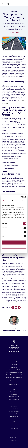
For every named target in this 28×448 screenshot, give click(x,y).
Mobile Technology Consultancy (14, 377)
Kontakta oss (14, 431)
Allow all (14, 242)
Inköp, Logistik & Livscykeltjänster (14, 372)
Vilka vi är (14, 426)
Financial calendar (14, 416)
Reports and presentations (14, 404)
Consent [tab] (5, 200)
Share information (14, 406)
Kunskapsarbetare (14, 361)
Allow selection (14, 246)
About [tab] (22, 200)
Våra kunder (14, 387)
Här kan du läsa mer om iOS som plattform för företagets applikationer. (13, 102)
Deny (14, 250)
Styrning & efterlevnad (14, 399)
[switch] (24, 228)
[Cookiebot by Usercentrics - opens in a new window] (20, 197)
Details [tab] (14, 200)
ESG (14, 389)
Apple (17, 32)
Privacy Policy (14, 443)
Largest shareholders (14, 409)
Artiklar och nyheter (14, 382)
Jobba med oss (14, 428)
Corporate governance (14, 411)
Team (14, 418)
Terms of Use (14, 440)
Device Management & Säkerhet (14, 374)
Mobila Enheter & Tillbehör (14, 370)
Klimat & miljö (14, 394)
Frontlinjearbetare (14, 364)
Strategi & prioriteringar (14, 391)
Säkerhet (12, 32)
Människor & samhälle (14, 396)
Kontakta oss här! (18, 302)
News (14, 421)
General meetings (14, 413)
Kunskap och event (14, 384)
